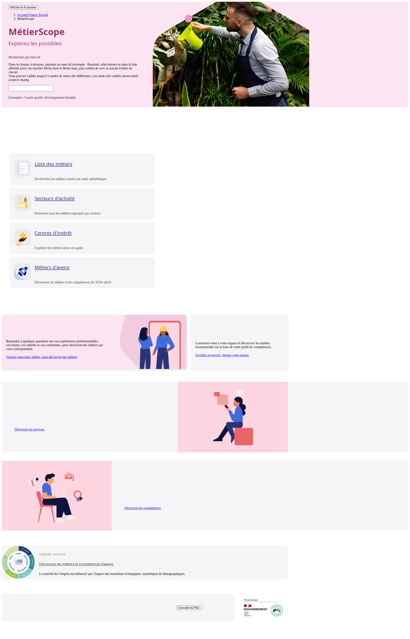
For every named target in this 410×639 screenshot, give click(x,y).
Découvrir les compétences (142, 508)
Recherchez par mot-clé (24, 57)
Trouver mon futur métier (41, 357)
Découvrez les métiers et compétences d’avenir (76, 564)
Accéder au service (222, 355)
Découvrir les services (29, 429)
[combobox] (31, 88)
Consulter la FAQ (188, 607)
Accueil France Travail (32, 15)
